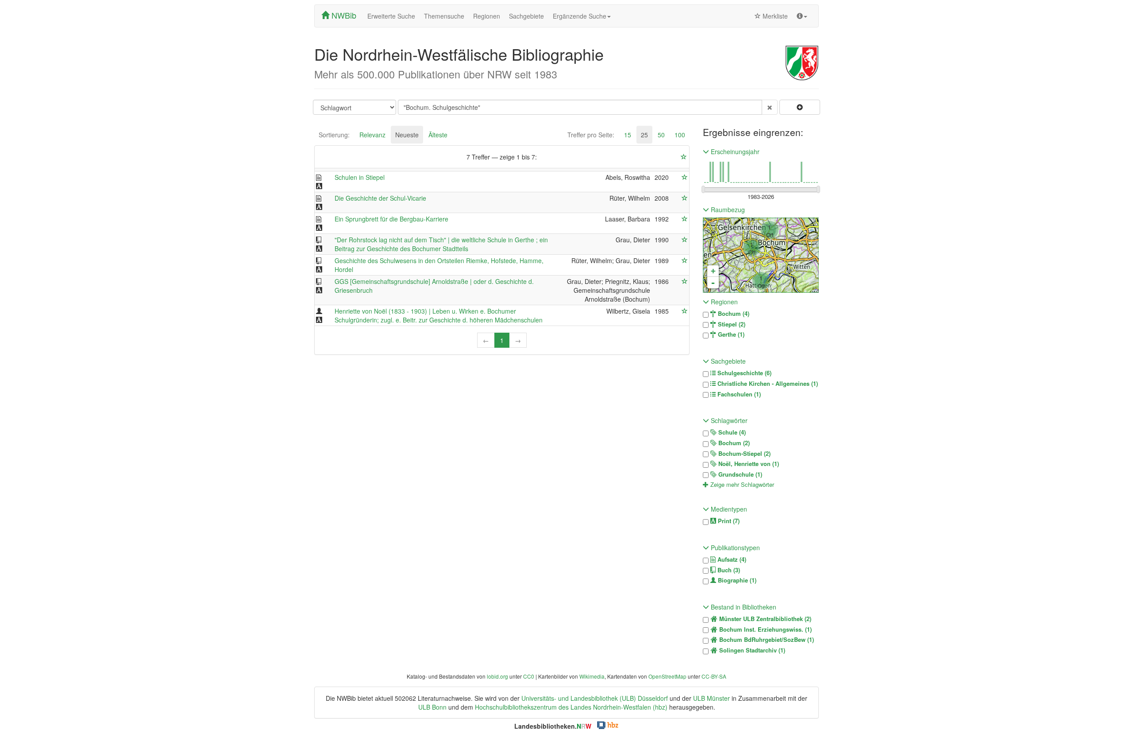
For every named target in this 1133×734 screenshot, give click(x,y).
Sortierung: (334, 134)
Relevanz (372, 134)
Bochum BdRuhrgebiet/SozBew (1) (765, 640)
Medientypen (728, 509)
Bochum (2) (733, 443)
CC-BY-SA (713, 676)
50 (661, 134)
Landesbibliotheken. (552, 726)
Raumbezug (727, 209)
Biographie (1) (736, 580)
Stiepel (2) (730, 324)
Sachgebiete (526, 16)
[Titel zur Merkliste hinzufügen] (685, 177)
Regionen (486, 16)
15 (627, 134)
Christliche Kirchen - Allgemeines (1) (767, 384)
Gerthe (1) (730, 334)
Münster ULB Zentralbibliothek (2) (764, 619)
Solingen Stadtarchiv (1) (751, 650)
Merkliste (774, 16)
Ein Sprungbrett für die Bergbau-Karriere (391, 218)
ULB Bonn (432, 707)
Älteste (437, 134)
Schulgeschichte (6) (743, 373)
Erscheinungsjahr (734, 151)
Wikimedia (592, 676)
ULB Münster (711, 698)
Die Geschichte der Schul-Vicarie (380, 198)
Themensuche (444, 16)
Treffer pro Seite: (590, 134)
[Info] (802, 16)
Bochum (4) (732, 314)
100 (679, 134)
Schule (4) (731, 432)
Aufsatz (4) (731, 559)
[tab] (334, 135)
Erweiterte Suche (391, 16)
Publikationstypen (734, 547)
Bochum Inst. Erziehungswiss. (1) (764, 629)
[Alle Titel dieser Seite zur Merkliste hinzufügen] (684, 156)
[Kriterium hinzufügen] (799, 107)
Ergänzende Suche (579, 16)
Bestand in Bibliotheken (742, 606)
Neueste (407, 134)
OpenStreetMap (667, 676)
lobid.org (497, 676)
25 (644, 134)
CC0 (528, 676)
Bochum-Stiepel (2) (744, 454)
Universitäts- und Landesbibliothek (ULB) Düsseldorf (594, 698)
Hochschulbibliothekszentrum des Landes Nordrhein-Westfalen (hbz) (571, 707)
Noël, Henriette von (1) (748, 464)
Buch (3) (728, 570)
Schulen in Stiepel (360, 177)
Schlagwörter (728, 420)
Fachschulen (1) (738, 394)
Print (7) (728, 521)
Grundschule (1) (739, 474)
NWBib (342, 15)
